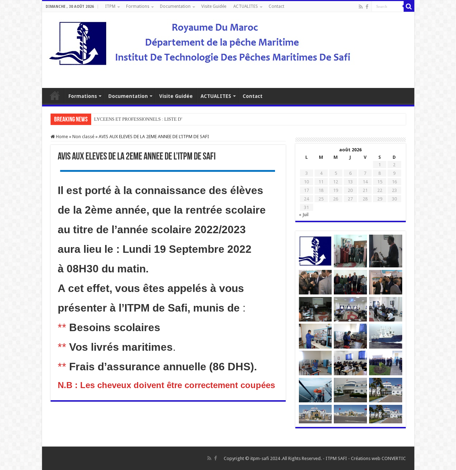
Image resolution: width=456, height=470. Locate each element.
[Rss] (360, 6)
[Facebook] (367, 6)
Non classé (83, 136)
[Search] (409, 6)
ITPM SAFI (336, 458)
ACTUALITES (245, 6)
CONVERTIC (394, 458)
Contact (276, 6)
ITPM (110, 6)
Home (61, 136)
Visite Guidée (213, 6)
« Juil (304, 214)
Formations (137, 6)
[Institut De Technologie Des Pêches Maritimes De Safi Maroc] (203, 48)
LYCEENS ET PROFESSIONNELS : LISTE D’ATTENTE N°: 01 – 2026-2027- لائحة (174, 119)
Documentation (175, 6)
